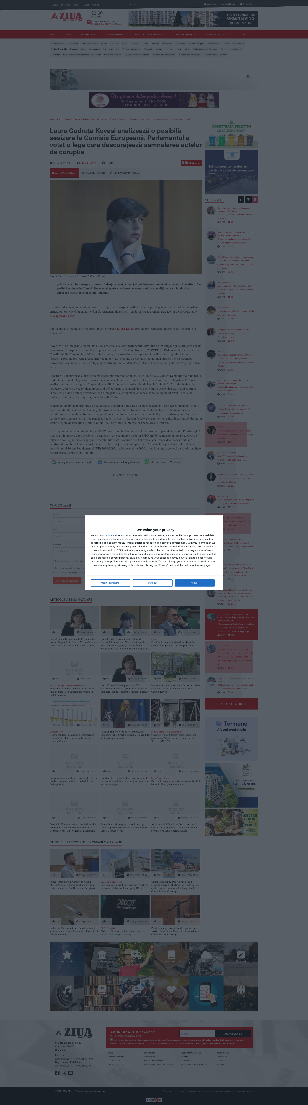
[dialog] (154, 552)
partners (109, 535)
